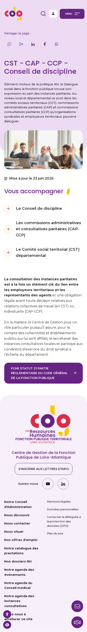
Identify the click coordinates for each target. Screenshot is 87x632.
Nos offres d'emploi (20, 540)
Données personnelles (63, 509)
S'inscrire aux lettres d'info (43, 469)
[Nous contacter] (77, 622)
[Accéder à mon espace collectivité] (53, 14)
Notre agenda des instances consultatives (19, 601)
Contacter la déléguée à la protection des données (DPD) (64, 521)
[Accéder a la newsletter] (77, 606)
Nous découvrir (17, 515)
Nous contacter (17, 523)
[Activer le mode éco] (7, 625)
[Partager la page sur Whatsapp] (57, 44)
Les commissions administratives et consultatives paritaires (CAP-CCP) (48, 229)
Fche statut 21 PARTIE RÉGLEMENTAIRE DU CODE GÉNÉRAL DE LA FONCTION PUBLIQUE (39, 373)
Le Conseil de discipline (39, 208)
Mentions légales (59, 501)
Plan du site (55, 533)
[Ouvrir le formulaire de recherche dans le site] (43, 13)
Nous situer (14, 532)
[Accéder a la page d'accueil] (13, 14)
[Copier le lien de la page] (9, 44)
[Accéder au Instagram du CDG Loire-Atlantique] (47, 483)
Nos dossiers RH (18, 561)
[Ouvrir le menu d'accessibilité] (7, 614)
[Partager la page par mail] (21, 44)
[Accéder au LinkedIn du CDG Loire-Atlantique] (63, 483)
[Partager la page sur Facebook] (45, 44)
